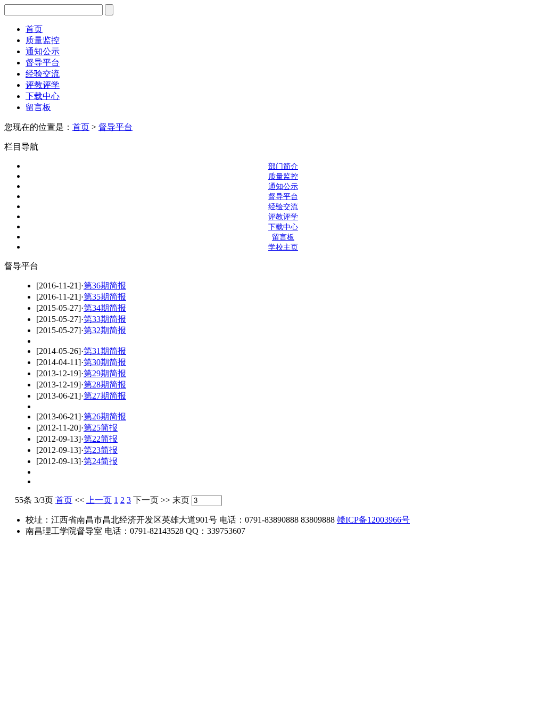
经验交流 (43, 73)
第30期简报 (105, 362)
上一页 (99, 500)
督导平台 (43, 62)
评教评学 (43, 84)
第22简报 (101, 438)
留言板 (38, 107)
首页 (34, 29)
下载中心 (43, 96)
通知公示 (43, 51)
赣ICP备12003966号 (373, 519)
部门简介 (283, 166)
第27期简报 (105, 395)
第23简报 (101, 450)
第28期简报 (105, 384)
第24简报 (101, 461)
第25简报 (101, 427)
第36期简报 (105, 285)
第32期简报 (105, 330)
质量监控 (43, 40)
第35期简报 (105, 296)
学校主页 (283, 247)
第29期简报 (105, 373)
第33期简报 (105, 319)
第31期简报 (105, 351)
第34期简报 (105, 307)
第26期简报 (105, 416)
